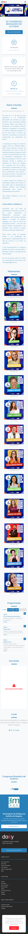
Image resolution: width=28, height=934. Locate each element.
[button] (25, 613)
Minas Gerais (4, 887)
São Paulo (3, 883)
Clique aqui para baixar (14, 50)
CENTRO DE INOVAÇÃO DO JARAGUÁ (14, 91)
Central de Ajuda (5, 904)
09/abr (10, 609)
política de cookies (14, 924)
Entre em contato (14, 826)
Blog (2, 871)
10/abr (16, 609)
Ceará (2, 888)
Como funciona (5, 862)
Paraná (2, 892)
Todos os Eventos (5, 865)
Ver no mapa (14, 730)
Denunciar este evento (6, 906)
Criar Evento (4, 867)
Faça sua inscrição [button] (14, 32)
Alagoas (3, 894)
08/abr (4, 609)
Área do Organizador (6, 869)
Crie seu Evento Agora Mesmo (14, 850)
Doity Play (19, 93)
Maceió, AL (14, 88)
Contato (3, 908)
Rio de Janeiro (4, 885)
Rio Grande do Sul (5, 890)
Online (2, 881)
